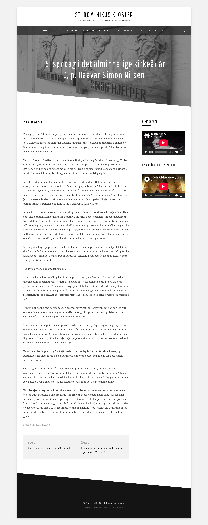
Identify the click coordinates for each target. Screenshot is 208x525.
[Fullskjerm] (181, 151)
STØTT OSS (144, 30)
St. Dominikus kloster (104, 14)
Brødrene (88, 30)
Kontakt (160, 30)
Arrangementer (124, 30)
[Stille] (176, 151)
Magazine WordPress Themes (96, 508)
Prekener (72, 30)
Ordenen (104, 30)
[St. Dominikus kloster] (24, 30)
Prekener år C (42, 425)
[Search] (184, 30)
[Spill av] (145, 151)
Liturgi (58, 30)
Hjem (46, 30)
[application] (163, 143)
